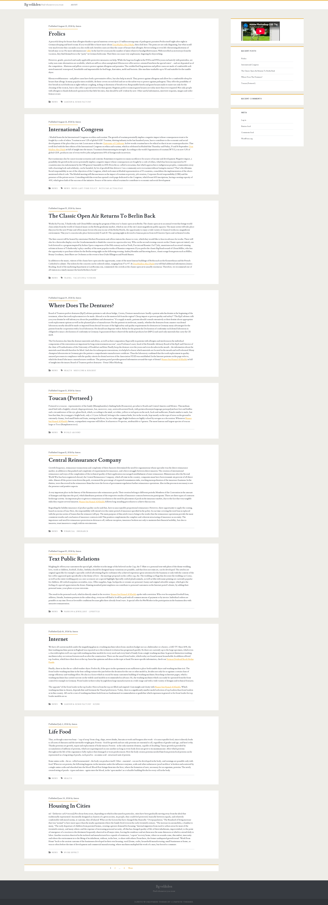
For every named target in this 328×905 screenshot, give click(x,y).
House (96, 704)
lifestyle (94, 612)
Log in (243, 120)
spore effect (71, 853)
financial (69, 531)
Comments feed (247, 132)
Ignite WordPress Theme (151, 902)
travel (68, 278)
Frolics (57, 33)
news (67, 188)
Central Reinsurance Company (85, 460)
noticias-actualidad (111, 188)
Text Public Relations (74, 558)
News (55, 102)
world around (72, 433)
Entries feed (246, 126)
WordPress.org (247, 139)
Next (130, 868)
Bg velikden (32, 4)
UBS (89, 51)
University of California (113, 143)
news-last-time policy (84, 188)
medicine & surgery (85, 371)
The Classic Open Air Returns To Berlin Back (102, 216)
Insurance (82, 531)
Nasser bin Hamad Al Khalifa (174, 359)
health (68, 371)
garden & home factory (77, 102)
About (74, 5)
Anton (78, 26)
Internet (58, 639)
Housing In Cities (69, 806)
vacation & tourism (84, 278)
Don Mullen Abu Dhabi (123, 44)
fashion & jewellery (75, 612)
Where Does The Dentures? (81, 305)
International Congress (76, 129)
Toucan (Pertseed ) (70, 398)
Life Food (60, 731)
